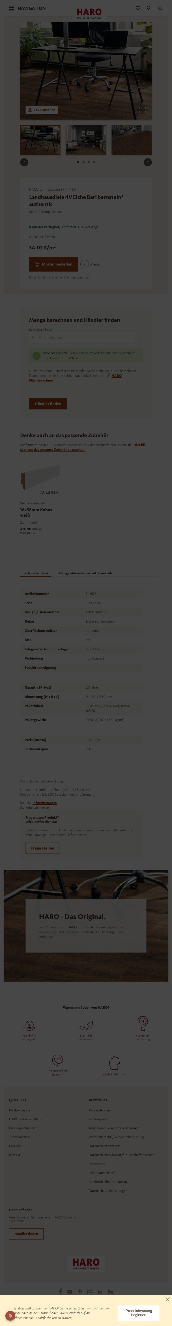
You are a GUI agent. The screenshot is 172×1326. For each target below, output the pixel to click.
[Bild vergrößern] (142, 110)
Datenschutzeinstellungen (108, 1191)
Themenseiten (19, 1137)
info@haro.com (44, 803)
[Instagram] (87, 1291)
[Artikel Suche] (158, 8)
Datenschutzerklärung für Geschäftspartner (121, 1155)
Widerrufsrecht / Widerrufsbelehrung (116, 1137)
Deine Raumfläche (40, 330)
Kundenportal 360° (23, 1128)
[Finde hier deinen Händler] (148, 8)
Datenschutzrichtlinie (105, 1146)
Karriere (15, 1146)
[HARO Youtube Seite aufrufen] (67, 1291)
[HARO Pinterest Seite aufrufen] (77, 1291)
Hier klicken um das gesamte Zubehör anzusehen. (83, 447)
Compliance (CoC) (102, 1173)
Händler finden (48, 403)
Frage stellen (42, 848)
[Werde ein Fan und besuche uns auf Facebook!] (58, 1291)
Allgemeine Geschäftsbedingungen (114, 1128)
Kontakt (14, 1155)
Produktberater (20, 1110)
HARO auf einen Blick (25, 1119)
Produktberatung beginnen (139, 1313)
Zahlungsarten (99, 1119)
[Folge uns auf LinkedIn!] (97, 1291)
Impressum (97, 1164)
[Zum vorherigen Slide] (24, 162)
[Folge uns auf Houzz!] (107, 1291)
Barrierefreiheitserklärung (108, 1182)
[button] (90, 264)
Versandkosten (100, 1110)
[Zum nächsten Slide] (148, 162)
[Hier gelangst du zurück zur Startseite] (86, 1263)
